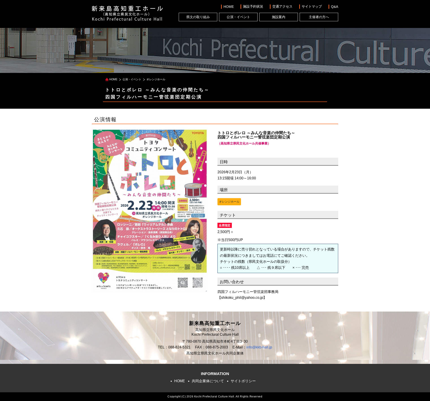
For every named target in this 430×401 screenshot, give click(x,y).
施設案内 (278, 17)
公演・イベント (238, 17)
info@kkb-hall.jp (259, 347)
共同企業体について (208, 381)
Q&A (334, 6)
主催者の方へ (319, 17)
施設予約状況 (253, 6)
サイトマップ (312, 6)
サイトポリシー (243, 381)
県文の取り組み (198, 17)
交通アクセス (282, 6)
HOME (229, 6)
